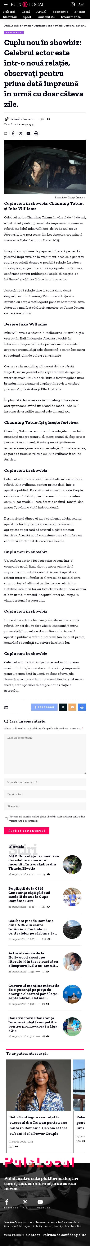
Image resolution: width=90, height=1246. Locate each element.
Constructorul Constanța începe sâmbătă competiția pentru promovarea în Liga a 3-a (32, 1024)
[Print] (36, 133)
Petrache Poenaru (21, 119)
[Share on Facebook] (13, 133)
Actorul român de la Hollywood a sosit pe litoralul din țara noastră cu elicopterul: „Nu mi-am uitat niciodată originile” (33, 959)
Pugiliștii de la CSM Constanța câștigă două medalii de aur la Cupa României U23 (29, 895)
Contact (33, 1235)
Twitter (28, 1208)
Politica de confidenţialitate (66, 1235)
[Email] (28, 133)
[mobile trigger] (7, 4)
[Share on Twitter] (20, 133)
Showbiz (14, 32)
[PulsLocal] (27, 4)
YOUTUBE (43, 1208)
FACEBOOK (11, 1208)
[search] (72, 4)
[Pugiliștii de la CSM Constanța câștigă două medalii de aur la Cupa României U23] (72, 897)
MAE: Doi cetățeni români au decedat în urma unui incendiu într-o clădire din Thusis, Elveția (33, 862)
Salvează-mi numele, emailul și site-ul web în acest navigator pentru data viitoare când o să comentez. (47, 818)
